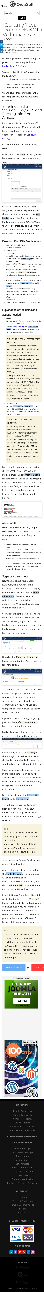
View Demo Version (14, 967)
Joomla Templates (22, 1114)
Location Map (22, 1175)
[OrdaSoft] (22, 4)
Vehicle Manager (22, 1148)
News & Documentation (22, 1204)
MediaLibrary (9, 66)
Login (22, 18)
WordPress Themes (22, 1118)
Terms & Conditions (22, 1201)
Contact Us (22, 1212)
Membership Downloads (22, 1130)
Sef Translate (22, 1163)
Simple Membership (22, 1171)
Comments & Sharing (22, 1179)
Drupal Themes (22, 1122)
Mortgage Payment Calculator (22, 1183)
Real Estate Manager (22, 1152)
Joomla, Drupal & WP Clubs (22, 1126)
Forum (22, 1208)
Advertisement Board (22, 1167)
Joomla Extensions (22, 1111)
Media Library (22, 1159)
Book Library (22, 1156)
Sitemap (22, 1197)
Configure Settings (18, 327)
